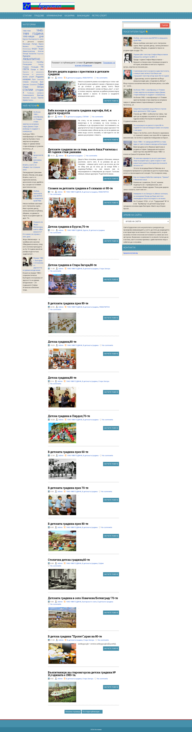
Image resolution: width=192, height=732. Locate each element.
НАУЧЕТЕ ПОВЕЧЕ (111, 101)
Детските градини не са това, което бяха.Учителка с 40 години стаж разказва (83, 151)
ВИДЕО (34, 49)
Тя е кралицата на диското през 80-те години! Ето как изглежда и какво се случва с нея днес (151, 127)
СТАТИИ (27, 15)
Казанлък (33, 54)
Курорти (26, 56)
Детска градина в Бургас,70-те (68, 226)
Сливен (26, 82)
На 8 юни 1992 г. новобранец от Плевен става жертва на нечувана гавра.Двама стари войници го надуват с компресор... (149, 92)
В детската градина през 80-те (68, 303)
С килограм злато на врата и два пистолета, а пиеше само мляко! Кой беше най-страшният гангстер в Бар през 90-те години (151, 73)
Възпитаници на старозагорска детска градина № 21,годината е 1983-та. (82, 674)
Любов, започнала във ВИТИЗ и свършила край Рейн (38, 196)
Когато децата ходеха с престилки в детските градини (78, 73)
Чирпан (40, 98)
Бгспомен (98, 729)
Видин (41, 49)
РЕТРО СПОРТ (99, 15)
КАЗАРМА (70, 15)
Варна (41, 44)
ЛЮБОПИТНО (87, 78)
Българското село (89, 602)
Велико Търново (33, 46)
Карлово (40, 54)
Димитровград (29, 51)
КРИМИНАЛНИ (54, 15)
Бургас (85, 230)
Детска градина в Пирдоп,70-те (69, 416)
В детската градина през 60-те (68, 451)
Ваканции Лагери (30, 44)
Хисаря (33, 98)
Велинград (27, 49)
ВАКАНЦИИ (83, 15)
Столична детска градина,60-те (69, 559)
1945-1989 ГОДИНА (73, 192)
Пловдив (34, 67)
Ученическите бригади (33, 95)
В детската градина (74, 78)
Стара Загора (104, 269)
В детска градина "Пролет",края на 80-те (75, 636)
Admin (60, 78)
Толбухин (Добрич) (35, 93)
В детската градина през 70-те (68, 487)
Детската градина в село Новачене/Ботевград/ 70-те (83, 598)
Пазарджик (27, 64)
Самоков (40, 79)
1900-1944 (27, 31)
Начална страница (72, 712)
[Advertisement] (83, 41)
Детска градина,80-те (62, 341)
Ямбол (30, 100)
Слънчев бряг (37, 82)
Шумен (25, 100)
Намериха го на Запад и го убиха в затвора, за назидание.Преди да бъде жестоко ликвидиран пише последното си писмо (150, 196)
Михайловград (27, 62)
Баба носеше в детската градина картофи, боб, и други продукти (80, 112)
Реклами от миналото (33, 74)
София (101, 563)
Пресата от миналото (33, 72)
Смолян (26, 84)
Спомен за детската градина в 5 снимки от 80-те (80, 188)
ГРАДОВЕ (39, 15)
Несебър (40, 62)
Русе (34, 79)
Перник (40, 64)
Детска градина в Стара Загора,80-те (72, 265)
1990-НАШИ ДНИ (33, 36)
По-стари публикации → (92, 712)
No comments (102, 78)
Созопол (33, 84)
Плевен (26, 67)
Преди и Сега (37, 69)
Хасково (26, 98)
